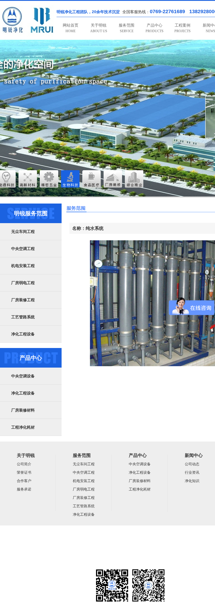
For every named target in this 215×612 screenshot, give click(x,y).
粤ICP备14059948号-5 (16, 562)
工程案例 (182, 28)
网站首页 (70, 28)
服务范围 (126, 28)
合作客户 (24, 481)
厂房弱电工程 (23, 283)
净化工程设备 (23, 334)
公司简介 (24, 464)
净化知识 (192, 481)
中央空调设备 (23, 376)
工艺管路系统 (23, 317)
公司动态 (192, 464)
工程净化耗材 (23, 427)
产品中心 (154, 28)
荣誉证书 (24, 472)
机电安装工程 (23, 266)
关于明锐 (98, 28)
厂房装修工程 (23, 300)
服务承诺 (24, 489)
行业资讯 (192, 472)
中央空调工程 (23, 249)
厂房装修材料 (23, 410)
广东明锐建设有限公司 (43, 540)
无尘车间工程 (23, 232)
